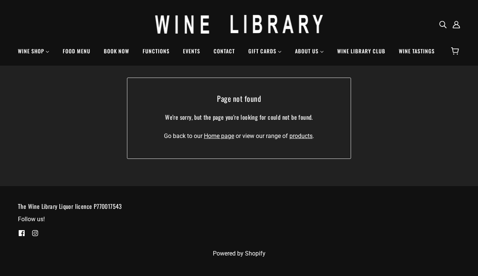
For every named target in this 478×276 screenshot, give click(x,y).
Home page (219, 135)
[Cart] (456, 51)
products (301, 135)
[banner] (239, 23)
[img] (443, 24)
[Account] (456, 24)
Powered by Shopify (239, 253)
